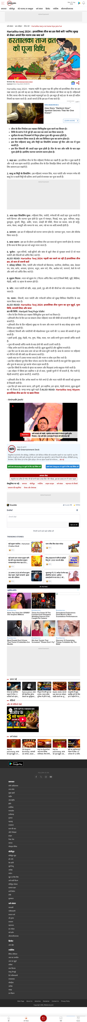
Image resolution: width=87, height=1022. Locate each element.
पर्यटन (10, 873)
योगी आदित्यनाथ (13, 786)
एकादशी (10, 907)
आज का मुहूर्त (12, 961)
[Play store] (79, 3)
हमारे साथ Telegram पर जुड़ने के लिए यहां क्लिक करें (63, 466)
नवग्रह (10, 990)
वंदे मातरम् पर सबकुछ (25, 8)
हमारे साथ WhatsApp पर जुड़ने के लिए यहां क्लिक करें (24, 466)
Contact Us (55, 1001)
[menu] (3, 3)
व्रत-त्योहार (18, 26)
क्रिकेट (48, 8)
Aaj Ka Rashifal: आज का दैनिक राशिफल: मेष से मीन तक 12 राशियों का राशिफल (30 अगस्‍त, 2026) (44, 751)
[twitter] (41, 777)
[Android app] (15, 764)
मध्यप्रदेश (11, 811)
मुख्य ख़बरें (11, 793)
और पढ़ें (62, 460)
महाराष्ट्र (10, 821)
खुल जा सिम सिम (13, 877)
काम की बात (12, 829)
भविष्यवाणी (11, 911)
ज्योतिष (55, 8)
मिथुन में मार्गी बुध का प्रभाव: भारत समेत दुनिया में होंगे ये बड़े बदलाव (44, 694)
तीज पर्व (26, 26)
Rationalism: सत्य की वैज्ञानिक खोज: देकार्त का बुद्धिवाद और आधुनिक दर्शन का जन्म (29, 694)
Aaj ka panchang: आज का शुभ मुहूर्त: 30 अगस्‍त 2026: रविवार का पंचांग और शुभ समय (60, 751)
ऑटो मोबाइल (12, 832)
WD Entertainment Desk (24, 82)
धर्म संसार (13, 736)
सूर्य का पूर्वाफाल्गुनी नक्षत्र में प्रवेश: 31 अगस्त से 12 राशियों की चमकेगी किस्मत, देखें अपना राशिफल (74, 751)
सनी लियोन (11, 891)
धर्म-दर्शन (11, 932)
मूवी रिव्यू (11, 866)
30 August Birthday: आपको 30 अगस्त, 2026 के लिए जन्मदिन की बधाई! (28, 751)
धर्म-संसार (39, 8)
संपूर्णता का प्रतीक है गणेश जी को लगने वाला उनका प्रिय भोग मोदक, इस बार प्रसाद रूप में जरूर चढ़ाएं (43, 479)
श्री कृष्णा (11, 918)
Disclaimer (46, 1001)
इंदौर (9, 803)
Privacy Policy (65, 1001)
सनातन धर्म (11, 914)
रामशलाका (11, 979)
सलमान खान (12, 888)
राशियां (10, 965)
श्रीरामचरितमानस (67, 8)
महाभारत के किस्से (72, 483)
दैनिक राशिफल (12, 954)
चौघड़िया (11, 982)
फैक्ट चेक (11, 839)
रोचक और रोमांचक (30, 487)
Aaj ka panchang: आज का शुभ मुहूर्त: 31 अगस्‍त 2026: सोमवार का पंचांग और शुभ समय (13, 751)
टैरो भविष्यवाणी (13, 975)
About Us (29, 1001)
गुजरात (10, 818)
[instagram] (51, 777)
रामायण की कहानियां (14, 487)
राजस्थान (11, 825)
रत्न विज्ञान (11, 993)
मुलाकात (11, 898)
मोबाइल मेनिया (12, 846)
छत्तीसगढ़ (11, 814)
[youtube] (46, 777)
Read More (25, 435)
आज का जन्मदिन (13, 957)
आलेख (10, 870)
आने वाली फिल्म (13, 880)
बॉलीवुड (12, 8)
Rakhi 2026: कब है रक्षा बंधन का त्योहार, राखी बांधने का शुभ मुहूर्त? (59, 694)
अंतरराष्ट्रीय (11, 800)
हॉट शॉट (10, 859)
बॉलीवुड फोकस (13, 884)
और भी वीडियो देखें (14, 704)
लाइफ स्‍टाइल (49, 483)
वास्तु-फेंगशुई (12, 972)
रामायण (10, 922)
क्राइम (10, 836)
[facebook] (36, 777)
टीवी (9, 895)
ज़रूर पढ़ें (13, 679)
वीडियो (12, 700)
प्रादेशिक (10, 807)
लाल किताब (11, 968)
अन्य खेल (11, 945)
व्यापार (10, 843)
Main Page (20, 1001)
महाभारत (11, 925)
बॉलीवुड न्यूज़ (12, 855)
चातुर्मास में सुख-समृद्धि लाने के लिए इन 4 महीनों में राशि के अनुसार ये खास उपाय (74, 694)
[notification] (83, 3)
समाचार (3, 8)
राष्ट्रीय (10, 796)
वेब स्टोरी (11, 863)
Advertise (38, 1001)
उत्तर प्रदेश (11, 789)
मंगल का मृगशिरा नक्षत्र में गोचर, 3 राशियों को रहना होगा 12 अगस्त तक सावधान (13, 694)
